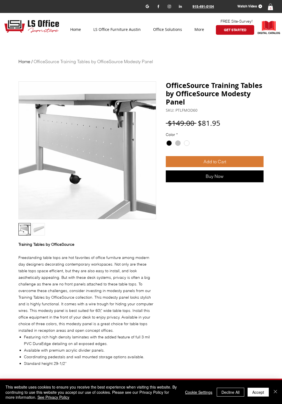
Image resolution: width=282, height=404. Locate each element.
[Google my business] (147, 6)
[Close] (275, 392)
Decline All (230, 392)
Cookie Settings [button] (198, 392)
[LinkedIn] (180, 6)
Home (24, 61)
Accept (258, 392)
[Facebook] (158, 6)
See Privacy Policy (53, 397)
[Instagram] (169, 6)
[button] (248, 6)
